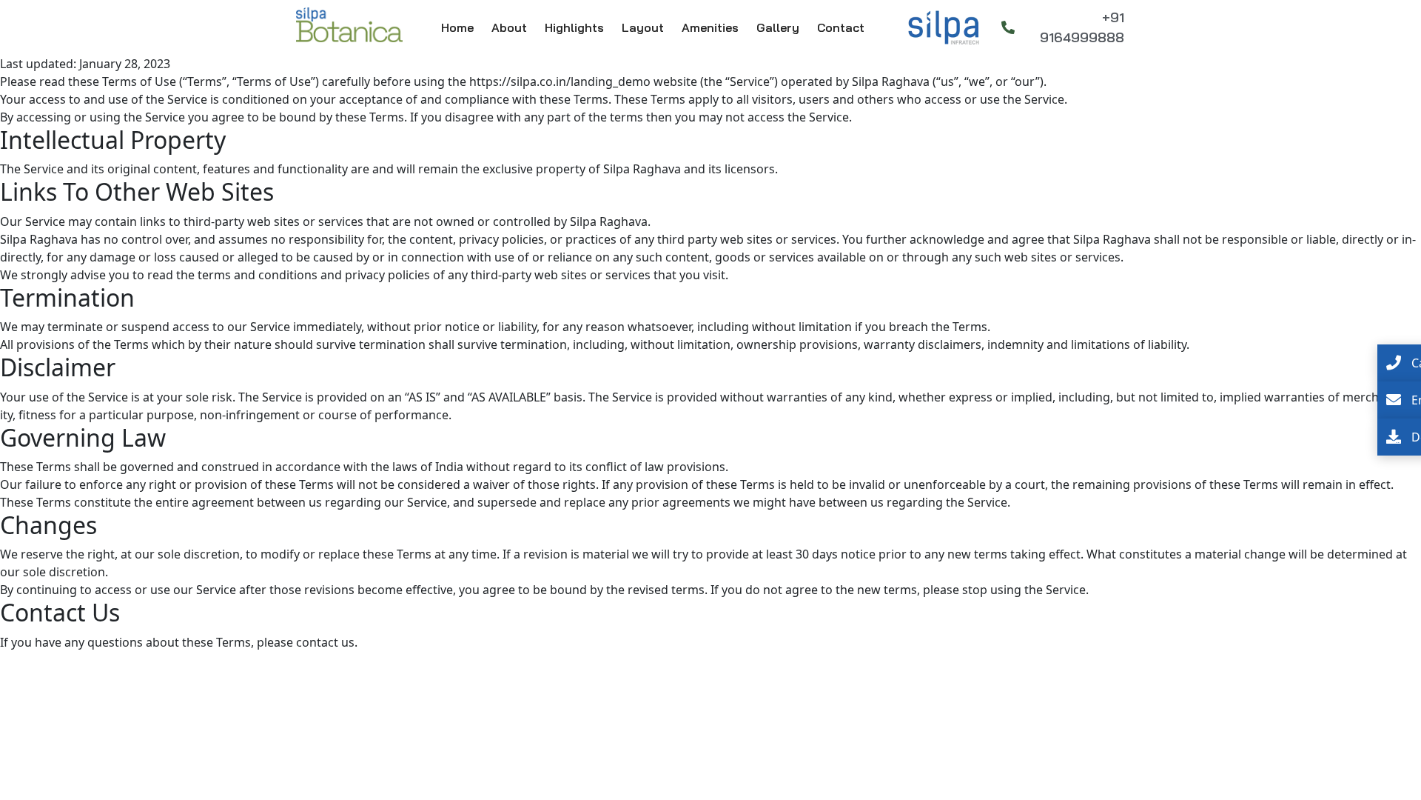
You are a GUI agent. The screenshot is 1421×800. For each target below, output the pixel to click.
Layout (643, 27)
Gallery (777, 27)
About (509, 27)
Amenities (710, 27)
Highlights (574, 27)
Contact (840, 27)
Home (457, 27)
